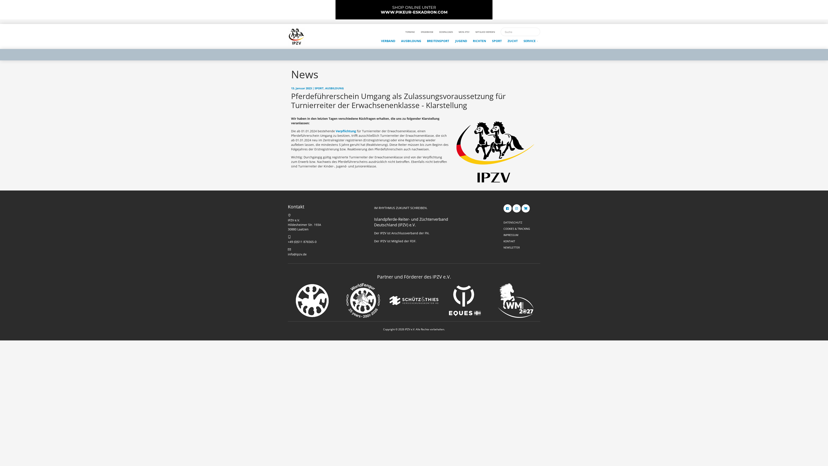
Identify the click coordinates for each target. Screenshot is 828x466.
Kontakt (509, 241)
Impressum (510, 235)
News (304, 74)
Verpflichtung (346, 131)
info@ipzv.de (297, 254)
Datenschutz (512, 222)
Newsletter (511, 247)
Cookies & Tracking (516, 229)
